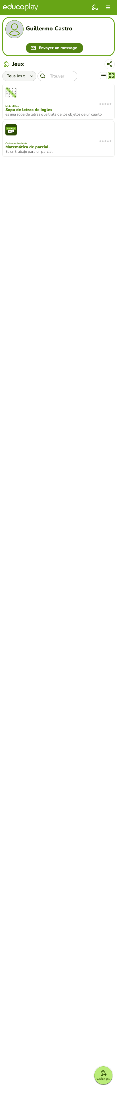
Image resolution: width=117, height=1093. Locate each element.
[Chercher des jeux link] (95, 7)
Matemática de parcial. (27, 147)
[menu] (108, 7)
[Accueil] (20, 7)
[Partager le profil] (110, 64)
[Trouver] (42, 76)
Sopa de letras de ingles (28, 110)
